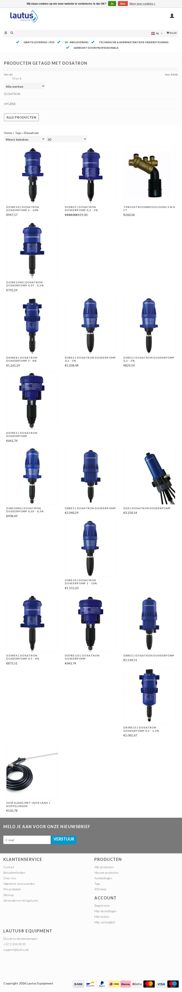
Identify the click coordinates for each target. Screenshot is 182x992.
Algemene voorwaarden (19, 883)
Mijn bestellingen (105, 911)
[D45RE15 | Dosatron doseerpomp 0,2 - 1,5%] (149, 696)
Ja (112, 3)
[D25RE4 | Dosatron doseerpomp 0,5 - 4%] (32, 623)
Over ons (9, 878)
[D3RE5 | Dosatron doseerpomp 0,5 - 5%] (91, 325)
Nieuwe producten (106, 872)
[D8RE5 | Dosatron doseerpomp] (91, 476)
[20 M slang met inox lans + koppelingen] (32, 771)
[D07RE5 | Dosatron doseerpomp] (32, 401)
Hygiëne (10, 104)
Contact (8, 867)
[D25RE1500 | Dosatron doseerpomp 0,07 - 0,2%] (32, 250)
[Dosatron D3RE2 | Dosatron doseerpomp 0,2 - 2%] (149, 325)
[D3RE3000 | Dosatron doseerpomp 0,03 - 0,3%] (32, 476)
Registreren (102, 905)
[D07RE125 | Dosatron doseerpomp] (91, 623)
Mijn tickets (102, 916)
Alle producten (21, 117)
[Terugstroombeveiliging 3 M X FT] (149, 175)
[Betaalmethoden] (78, 983)
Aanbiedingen (103, 878)
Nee (122, 3)
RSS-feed (100, 889)
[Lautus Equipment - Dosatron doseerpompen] (47, 18)
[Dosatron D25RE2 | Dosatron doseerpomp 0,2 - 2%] (91, 175)
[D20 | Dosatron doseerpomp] (149, 476)
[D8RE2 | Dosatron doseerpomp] (149, 623)
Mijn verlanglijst (104, 922)
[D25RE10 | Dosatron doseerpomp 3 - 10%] (32, 175)
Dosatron (12, 94)
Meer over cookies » (142, 3)
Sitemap (8, 895)
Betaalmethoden (14, 872)
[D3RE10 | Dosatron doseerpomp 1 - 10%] (91, 548)
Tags (18, 133)
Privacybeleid (12, 889)
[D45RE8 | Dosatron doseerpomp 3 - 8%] (32, 325)
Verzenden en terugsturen (20, 900)
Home (8, 133)
